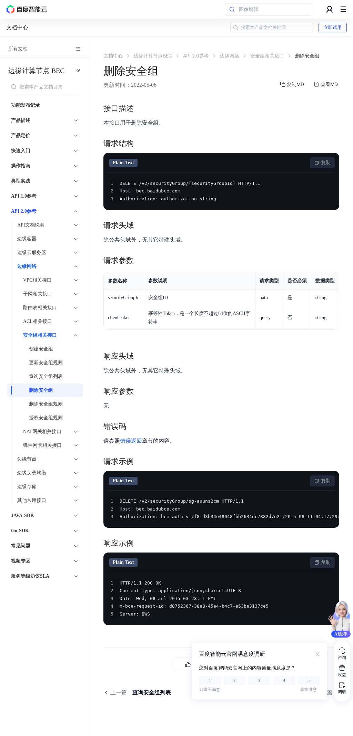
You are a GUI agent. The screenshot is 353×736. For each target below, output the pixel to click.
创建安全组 (41, 348)
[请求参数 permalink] (140, 260)
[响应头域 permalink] (140, 356)
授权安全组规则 (46, 417)
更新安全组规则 (46, 362)
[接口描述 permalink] (140, 108)
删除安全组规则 (46, 404)
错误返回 (131, 441)
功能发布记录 (25, 105)
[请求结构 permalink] (140, 143)
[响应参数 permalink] (140, 391)
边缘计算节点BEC (36, 70)
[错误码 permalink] (133, 426)
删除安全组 (41, 390)
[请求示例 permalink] (140, 461)
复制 (326, 162)
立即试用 (333, 27)
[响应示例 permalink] (140, 543)
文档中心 (17, 27)
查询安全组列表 (46, 376)
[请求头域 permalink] (140, 225)
